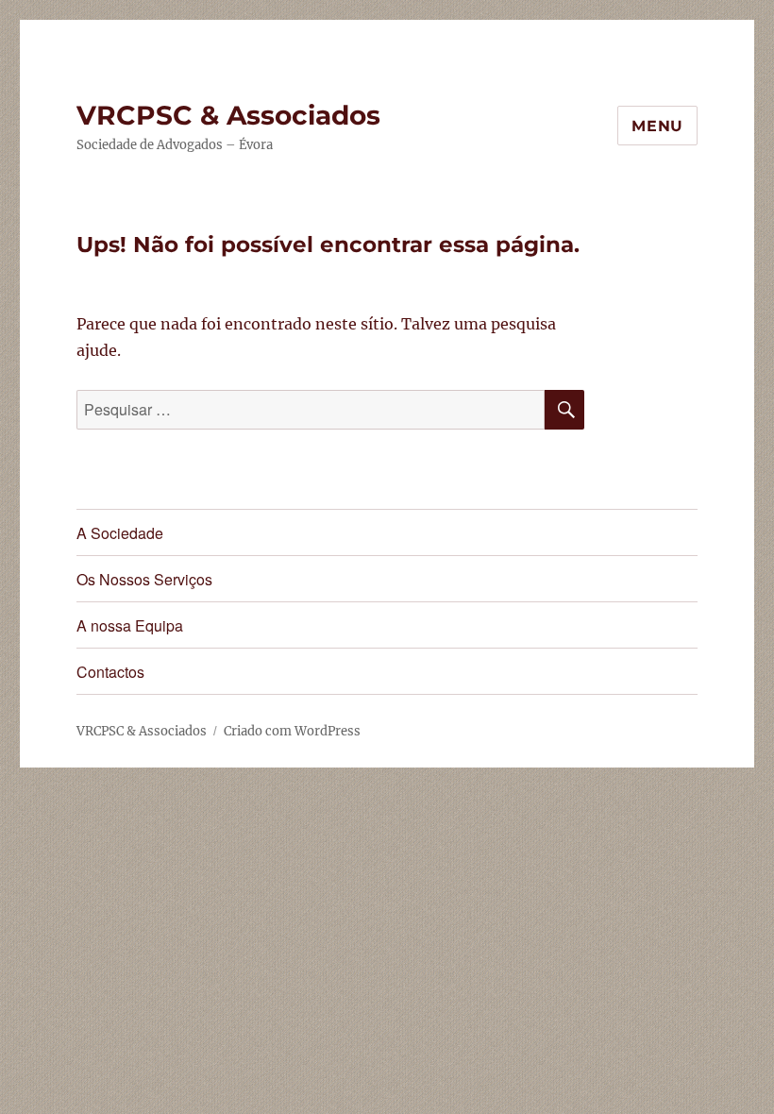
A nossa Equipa (129, 625)
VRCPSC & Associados (228, 115)
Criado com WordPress (292, 731)
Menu (657, 126)
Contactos (110, 672)
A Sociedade (119, 533)
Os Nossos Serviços (144, 579)
